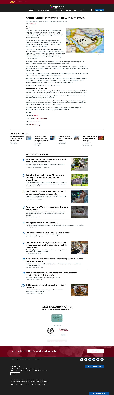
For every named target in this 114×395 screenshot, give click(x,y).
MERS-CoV (33, 23)
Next (28, 134)
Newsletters (71, 10)
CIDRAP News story (41, 119)
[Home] (57, 6)
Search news (37, 360)
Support (99, 10)
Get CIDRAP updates (99, 393)
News (32, 10)
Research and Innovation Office (18, 384)
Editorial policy (23, 360)
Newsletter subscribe (94, 366)
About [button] (81, 10)
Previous (26, 134)
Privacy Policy (41, 384)
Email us (15, 374)
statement (36, 122)
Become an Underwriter (57, 341)
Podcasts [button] (58, 10)
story (35, 125)
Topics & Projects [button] (44, 10)
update (35, 115)
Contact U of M (32, 384)
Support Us (95, 351)
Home (12, 360)
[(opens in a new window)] (19, 2)
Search (91, 10)
